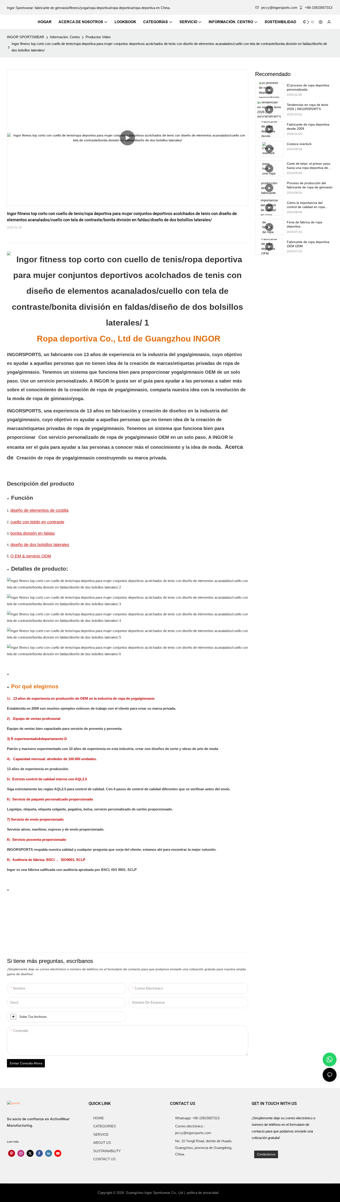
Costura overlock (299, 144)
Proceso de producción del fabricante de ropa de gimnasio (309, 185)
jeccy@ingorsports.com (279, 7)
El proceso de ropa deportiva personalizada (308, 87)
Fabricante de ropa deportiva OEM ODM (308, 244)
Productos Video (98, 37)
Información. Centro (65, 37)
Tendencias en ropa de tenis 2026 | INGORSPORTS (307, 107)
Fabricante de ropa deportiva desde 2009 (308, 126)
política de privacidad (203, 1193)
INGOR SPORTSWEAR (25, 37)
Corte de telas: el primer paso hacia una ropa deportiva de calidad (308, 166)
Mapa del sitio (232, 1193)
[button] (308, 22)
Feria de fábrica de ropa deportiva (304, 224)
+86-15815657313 (318, 7)
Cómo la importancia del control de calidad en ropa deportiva (306, 205)
